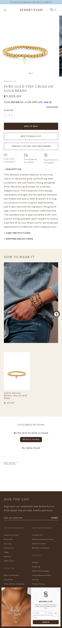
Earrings (7, 544)
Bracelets (8, 539)
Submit (54, 518)
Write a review (30, 439)
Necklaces (9, 548)
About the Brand (11, 575)
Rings (6, 552)
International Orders (41, 575)
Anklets (7, 556)
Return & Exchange (40, 571)
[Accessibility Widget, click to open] (56, 314)
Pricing (35, 579)
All (15, 81)
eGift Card (9, 561)
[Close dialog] (58, 589)
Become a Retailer (40, 548)
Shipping (36, 567)
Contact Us (37, 535)
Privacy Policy (38, 584)
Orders (35, 562)
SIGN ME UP (45, 622)
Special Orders (39, 544)
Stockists (8, 579)
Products (7, 81)
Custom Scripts (11, 535)
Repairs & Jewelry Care (42, 539)
